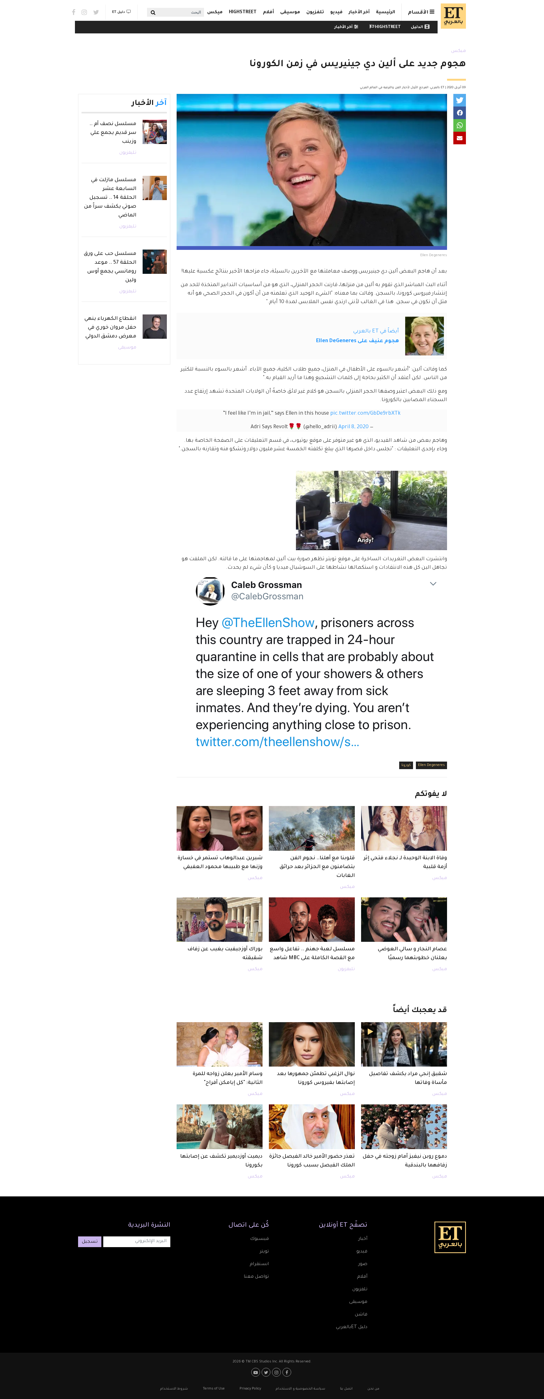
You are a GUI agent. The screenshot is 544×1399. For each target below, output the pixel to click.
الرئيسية (385, 12)
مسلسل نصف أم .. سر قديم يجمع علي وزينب (112, 133)
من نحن (373, 1389)
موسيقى (290, 12)
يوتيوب (256, 1372)
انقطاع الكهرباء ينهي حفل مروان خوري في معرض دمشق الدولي (110, 327)
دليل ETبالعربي (351, 1327)
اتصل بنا (346, 1389)
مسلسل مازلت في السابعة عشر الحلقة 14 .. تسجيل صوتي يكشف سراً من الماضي (110, 197)
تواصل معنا (256, 1277)
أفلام (268, 12)
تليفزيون (346, 969)
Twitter (96, 12)
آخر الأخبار (359, 12)
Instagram (84, 12)
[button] (459, 100)
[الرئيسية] (452, 16)
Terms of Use (214, 1389)
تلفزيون (315, 12)
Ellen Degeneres (431, 765)
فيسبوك (259, 1239)
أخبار (362, 1239)
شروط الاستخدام (174, 1389)
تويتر (264, 1251)
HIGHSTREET (243, 12)
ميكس (215, 12)
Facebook (73, 12)
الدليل (417, 27)
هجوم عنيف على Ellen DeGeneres (357, 341)
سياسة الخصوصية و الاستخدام (300, 1389)
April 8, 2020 (353, 427)
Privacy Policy (250, 1389)
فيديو (336, 12)
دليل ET (118, 12)
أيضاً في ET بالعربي (376, 331)
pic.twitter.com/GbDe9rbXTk (365, 414)
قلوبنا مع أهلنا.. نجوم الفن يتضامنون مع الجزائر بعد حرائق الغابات (317, 867)
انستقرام (259, 1264)
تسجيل (90, 1242)
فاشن (361, 1314)
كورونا (406, 765)
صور (362, 1264)
